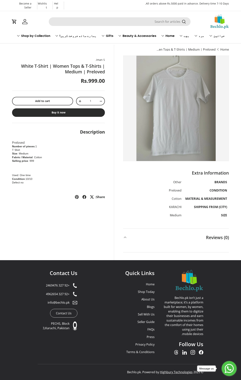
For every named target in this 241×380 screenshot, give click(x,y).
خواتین (219, 36)
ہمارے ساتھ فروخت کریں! (78, 36)
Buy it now (59, 112)
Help (56, 5)
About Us (147, 299)
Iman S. (100, 60)
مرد (201, 36)
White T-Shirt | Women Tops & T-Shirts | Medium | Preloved (185, 49)
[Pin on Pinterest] (77, 197)
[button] (14, 21)
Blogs (150, 307)
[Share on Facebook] (84, 197)
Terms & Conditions (140, 352)
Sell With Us (146, 314)
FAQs (150, 329)
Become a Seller (25, 5)
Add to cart (42, 101)
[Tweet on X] (92, 197)
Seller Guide (145, 322)
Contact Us (63, 273)
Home (170, 36)
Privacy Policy (144, 344)
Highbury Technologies (176, 372)
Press (150, 337)
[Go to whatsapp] (229, 368)
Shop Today (146, 292)
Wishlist (42, 5)
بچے (186, 36)
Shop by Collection (35, 36)
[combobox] (120, 21)
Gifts (109, 36)
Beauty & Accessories (139, 36)
